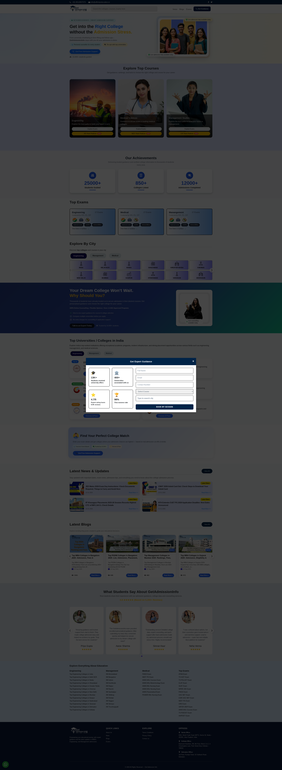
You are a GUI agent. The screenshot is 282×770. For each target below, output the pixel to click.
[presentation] (164, 398)
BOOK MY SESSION (164, 407)
